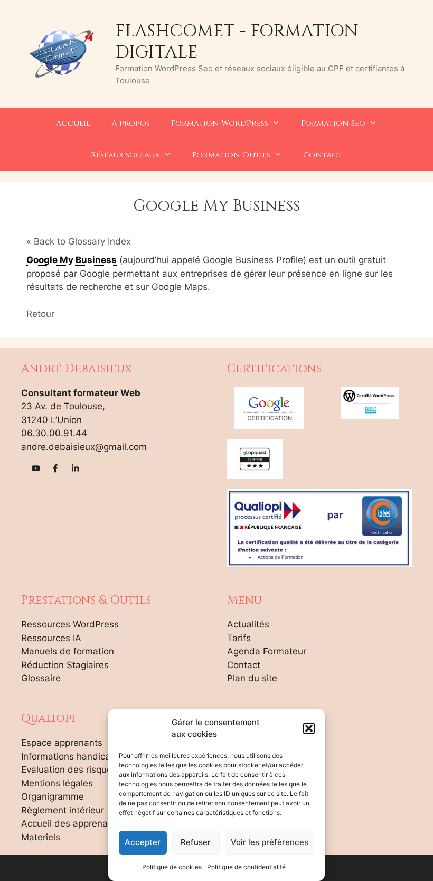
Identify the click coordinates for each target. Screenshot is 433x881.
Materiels (40, 837)
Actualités (248, 624)
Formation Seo (333, 123)
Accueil (73, 123)
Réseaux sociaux (125, 155)
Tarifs (239, 638)
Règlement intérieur (62, 810)
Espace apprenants (61, 742)
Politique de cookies (172, 867)
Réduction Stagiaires (65, 665)
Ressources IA (51, 638)
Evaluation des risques (69, 769)
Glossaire (41, 678)
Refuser (196, 842)
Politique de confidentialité (246, 867)
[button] (309, 728)
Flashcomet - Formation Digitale (237, 42)
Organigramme (52, 796)
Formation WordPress (219, 123)
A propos (130, 123)
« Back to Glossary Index (78, 241)
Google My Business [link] (71, 260)
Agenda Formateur (266, 651)
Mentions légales (57, 783)
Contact (322, 155)
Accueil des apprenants (71, 823)
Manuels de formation (67, 651)
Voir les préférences (269, 842)
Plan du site (252, 678)
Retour (40, 313)
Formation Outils (231, 155)
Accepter (143, 842)
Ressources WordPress (70, 624)
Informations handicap (68, 756)
